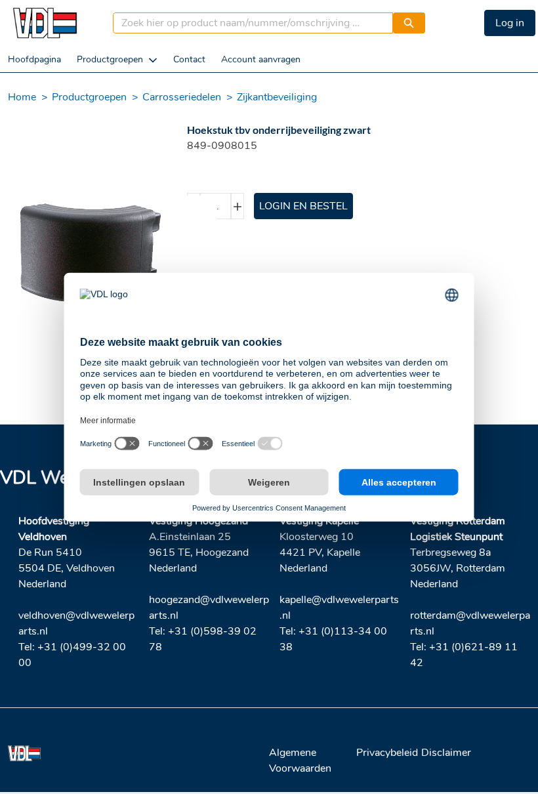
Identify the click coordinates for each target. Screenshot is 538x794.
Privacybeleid (387, 752)
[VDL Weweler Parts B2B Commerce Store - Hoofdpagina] (44, 23)
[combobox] (248, 23)
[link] (34, 59)
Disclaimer (446, 752)
